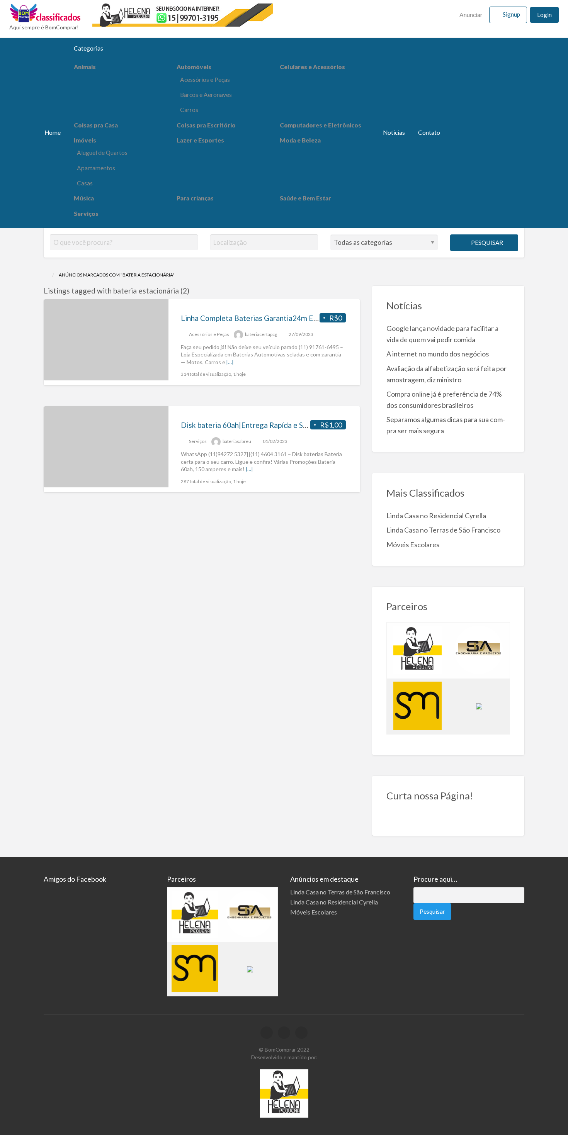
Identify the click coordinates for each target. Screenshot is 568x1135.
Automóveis (194, 66)
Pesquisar (486, 242)
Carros (189, 109)
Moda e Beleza (300, 140)
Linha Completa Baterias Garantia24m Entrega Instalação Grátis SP (292, 318)
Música (84, 198)
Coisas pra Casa (96, 125)
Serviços (86, 213)
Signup (511, 14)
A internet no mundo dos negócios (437, 353)
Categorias (88, 48)
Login (544, 14)
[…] (229, 362)
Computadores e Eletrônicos (320, 125)
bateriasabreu (237, 441)
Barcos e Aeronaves (206, 94)
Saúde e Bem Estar (305, 198)
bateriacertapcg (261, 334)
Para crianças (195, 198)
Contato (429, 132)
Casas (85, 183)
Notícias (394, 132)
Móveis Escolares (412, 544)
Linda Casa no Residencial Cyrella (436, 515)
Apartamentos (96, 168)
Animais (85, 66)
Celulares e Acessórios (312, 66)
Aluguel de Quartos (102, 152)
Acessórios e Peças (205, 79)
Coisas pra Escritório (206, 125)
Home (52, 132)
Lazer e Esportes (200, 140)
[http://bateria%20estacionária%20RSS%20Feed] (193, 290)
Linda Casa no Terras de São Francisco (443, 530)
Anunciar (470, 14)
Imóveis (85, 140)
